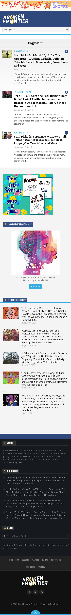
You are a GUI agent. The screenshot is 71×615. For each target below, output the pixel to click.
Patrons (41, 566)
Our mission (8, 462)
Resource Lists (56, 559)
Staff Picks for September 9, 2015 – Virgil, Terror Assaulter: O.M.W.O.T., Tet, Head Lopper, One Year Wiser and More (40, 140)
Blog (16, 51)
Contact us (30, 566)
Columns (25, 559)
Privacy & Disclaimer (50, 604)
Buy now (35, 286)
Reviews (28, 92)
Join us (19, 462)
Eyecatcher (23, 51)
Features (35, 559)
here (14, 547)
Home (11, 559)
